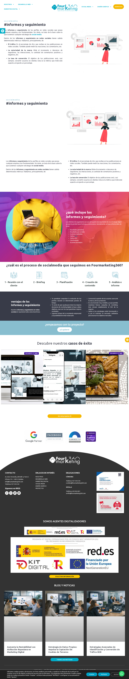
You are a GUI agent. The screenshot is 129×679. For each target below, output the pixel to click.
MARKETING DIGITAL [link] (11, 9)
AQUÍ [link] (55, 673)
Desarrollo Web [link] (31, 353)
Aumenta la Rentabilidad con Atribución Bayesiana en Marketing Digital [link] (21, 649)
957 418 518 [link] (15, 484)
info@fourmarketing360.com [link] (14, 481)
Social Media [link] (75, 353)
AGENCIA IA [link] (118, 6)
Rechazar (104, 674)
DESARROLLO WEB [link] (24, 4)
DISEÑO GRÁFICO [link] (103, 6)
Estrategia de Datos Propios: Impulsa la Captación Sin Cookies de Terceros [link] (62, 649)
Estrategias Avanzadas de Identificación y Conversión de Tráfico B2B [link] (105, 649)
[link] (2, 30)
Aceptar (91, 674)
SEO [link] (76, 236)
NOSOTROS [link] (8, 4)
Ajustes (116, 674)
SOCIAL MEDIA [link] (86, 6)
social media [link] (36, 34)
